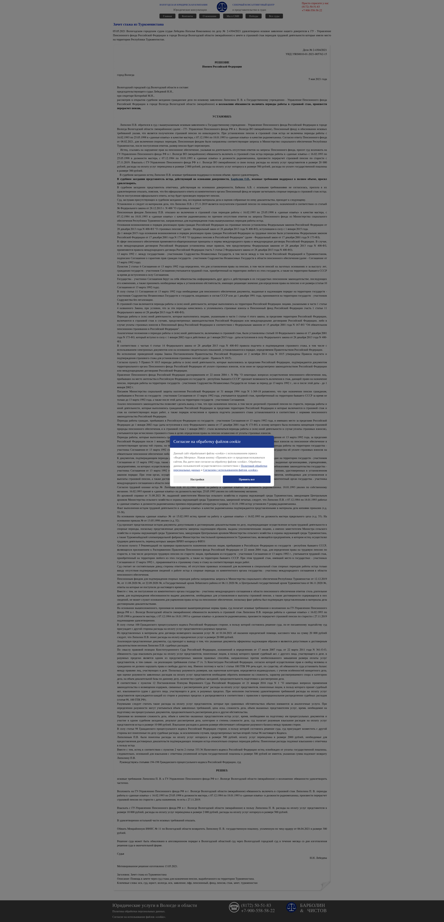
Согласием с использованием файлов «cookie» (230, 470)
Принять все (247, 479)
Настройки (197, 479)
